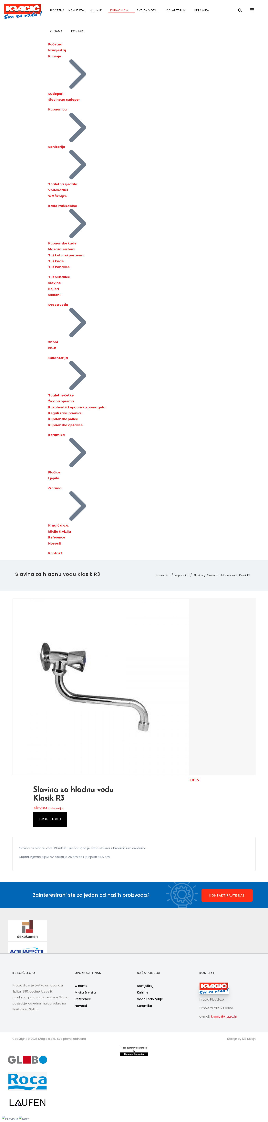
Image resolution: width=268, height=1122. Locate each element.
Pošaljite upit (50, 819)
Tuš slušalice (59, 277)
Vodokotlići (58, 190)
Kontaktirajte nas (227, 895)
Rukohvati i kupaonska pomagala (77, 407)
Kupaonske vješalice (65, 425)
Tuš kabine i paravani (66, 255)
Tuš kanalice (59, 267)
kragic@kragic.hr (224, 1016)
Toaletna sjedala (62, 184)
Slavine (54, 283)
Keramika (202, 10)
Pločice (54, 472)
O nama (57, 31)
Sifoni (53, 342)
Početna (57, 10)
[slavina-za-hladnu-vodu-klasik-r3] (100, 686)
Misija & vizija (59, 531)
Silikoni (54, 295)
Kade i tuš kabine (62, 206)
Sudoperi (55, 93)
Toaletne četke (61, 395)
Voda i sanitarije (150, 999)
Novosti (54, 543)
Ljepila (53, 478)
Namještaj (77, 10)
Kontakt (78, 31)
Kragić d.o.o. (58, 525)
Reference (56, 537)
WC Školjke (57, 196)
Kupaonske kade (62, 243)
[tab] (194, 780)
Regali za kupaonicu (65, 413)
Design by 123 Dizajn (241, 1039)
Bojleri (53, 289)
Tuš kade (56, 261)
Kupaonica (119, 10)
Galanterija (176, 10)
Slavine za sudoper (64, 99)
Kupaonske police (63, 419)
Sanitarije (56, 147)
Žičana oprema (61, 401)
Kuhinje (96, 10)
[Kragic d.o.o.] (23, 11)
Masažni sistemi (61, 249)
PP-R (52, 348)
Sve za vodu (148, 10)
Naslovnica (163, 575)
